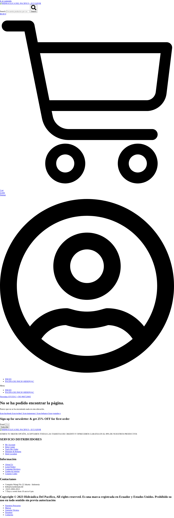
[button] (87, 386)
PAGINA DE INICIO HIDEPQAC (19, 381)
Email (2, 424)
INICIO (8, 379)
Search (2, 11)
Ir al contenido (6, 1)
